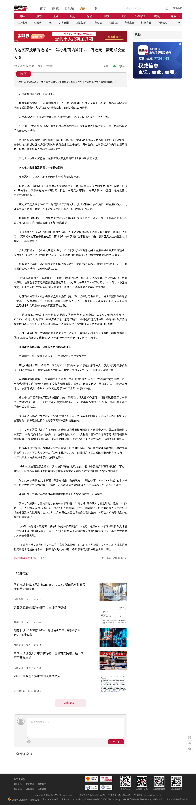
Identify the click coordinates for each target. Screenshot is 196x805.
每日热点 (162, 22)
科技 (106, 16)
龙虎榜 (98, 22)
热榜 (138, 35)
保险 (89, 16)
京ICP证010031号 (50, 799)
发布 (117, 741)
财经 (22, 16)
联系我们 (30, 784)
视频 (157, 16)
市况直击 (129, 22)
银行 (72, 16)
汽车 (123, 16)
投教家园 (140, 16)
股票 (39, 16)
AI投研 (37, 22)
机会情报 (146, 22)
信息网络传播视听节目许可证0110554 (101, 799)
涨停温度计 (81, 22)
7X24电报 (22, 22)
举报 (125, 66)
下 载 (94, 8)
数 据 (55, 8)
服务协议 (18, 789)
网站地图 (42, 784)
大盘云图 (64, 22)
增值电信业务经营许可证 (177, 799)
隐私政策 (30, 789)
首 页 (43, 8)
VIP (50, 22)
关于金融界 (19, 779)
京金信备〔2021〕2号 (71, 799)
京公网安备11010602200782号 (25, 800)
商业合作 (18, 784)
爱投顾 (69, 8)
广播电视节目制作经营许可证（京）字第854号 (141, 799)
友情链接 (42, 789)
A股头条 (113, 22)
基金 (56, 16)
